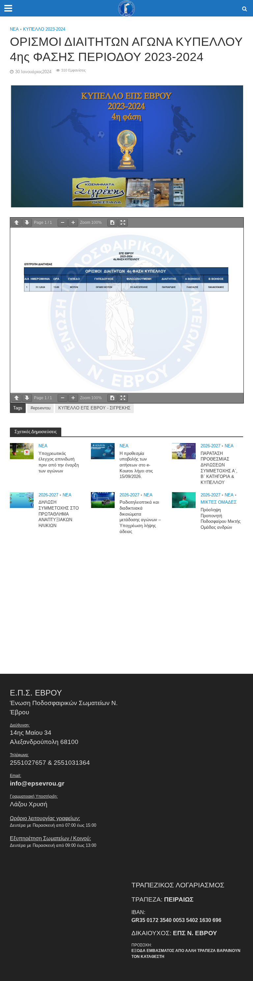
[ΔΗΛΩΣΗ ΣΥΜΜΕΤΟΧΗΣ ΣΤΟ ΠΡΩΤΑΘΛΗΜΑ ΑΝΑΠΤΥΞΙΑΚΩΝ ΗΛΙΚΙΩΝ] (22, 499)
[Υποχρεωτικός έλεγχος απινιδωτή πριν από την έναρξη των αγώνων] (22, 451)
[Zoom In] (73, 222)
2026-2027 (210, 445)
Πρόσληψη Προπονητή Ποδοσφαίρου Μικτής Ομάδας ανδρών (220, 518)
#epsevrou (40, 407)
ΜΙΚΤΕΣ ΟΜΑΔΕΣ (219, 502)
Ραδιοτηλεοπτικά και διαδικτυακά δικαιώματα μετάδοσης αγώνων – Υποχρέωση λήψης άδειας (140, 517)
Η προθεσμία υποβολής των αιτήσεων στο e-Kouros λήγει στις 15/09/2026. (136, 465)
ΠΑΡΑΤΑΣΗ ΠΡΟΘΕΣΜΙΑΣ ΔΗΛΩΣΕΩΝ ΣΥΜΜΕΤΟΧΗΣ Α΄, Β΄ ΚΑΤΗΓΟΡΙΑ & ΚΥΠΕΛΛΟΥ (219, 468)
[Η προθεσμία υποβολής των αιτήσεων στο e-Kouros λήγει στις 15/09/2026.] (103, 451)
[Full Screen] (123, 222)
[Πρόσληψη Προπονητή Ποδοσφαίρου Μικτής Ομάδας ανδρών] (184, 499)
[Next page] (27, 222)
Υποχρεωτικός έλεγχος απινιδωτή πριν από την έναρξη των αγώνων (59, 462)
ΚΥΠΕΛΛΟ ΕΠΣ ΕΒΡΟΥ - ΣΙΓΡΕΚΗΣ (94, 407)
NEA (14, 29)
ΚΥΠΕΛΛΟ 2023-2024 (44, 29)
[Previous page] (16, 222)
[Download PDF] (112, 222)
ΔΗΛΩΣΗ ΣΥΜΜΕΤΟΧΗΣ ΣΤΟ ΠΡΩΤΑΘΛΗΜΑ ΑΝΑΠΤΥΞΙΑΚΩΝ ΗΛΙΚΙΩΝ (59, 514)
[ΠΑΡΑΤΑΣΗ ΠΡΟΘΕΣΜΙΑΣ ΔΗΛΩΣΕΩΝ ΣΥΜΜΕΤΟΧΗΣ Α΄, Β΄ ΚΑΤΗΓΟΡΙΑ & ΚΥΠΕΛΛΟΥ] (184, 451)
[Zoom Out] (63, 222)
